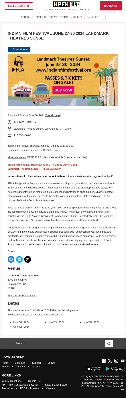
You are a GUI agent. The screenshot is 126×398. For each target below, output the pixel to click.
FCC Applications (29, 388)
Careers (50, 388)
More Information (17, 157)
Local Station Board (56, 384)
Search (36, 366)
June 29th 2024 (90, 322)
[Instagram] (116, 361)
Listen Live (17, 6)
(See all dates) (53, 115)
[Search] (112, 343)
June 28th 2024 (55, 322)
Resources (7, 388)
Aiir (122, 389)
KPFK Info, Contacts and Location (20, 384)
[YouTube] (122, 361)
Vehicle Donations (12, 381)
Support (41, 17)
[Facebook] (104, 361)
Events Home (20, 49)
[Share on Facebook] (11, 259)
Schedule (27, 17)
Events (64, 17)
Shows (53, 17)
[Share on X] (27, 259)
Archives (77, 17)
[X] (110, 361)
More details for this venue (22, 295)
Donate (111, 5)
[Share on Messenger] (19, 259)
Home (5, 363)
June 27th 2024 (20, 322)
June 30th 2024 (20, 326)
